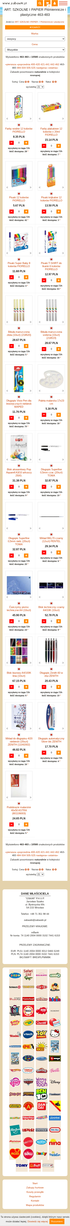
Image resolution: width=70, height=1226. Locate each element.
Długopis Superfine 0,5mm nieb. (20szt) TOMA (19, 541)
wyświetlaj (31, 87)
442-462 (55, 64)
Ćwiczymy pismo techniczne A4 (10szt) (19, 609)
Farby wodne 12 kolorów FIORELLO (18, 130)
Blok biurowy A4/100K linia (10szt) (19, 674)
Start (35, 1183)
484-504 (22, 67)
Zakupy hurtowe (35, 1187)
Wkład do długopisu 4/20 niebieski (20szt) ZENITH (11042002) (18, 741)
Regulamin (35, 1196)
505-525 (31, 67)
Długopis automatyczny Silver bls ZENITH (51, 740)
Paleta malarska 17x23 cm (51, 402)
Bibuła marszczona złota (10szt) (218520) (19, 333)
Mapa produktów (35, 1205)
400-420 (36, 64)
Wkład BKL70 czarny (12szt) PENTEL (51, 540)
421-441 (45, 64)
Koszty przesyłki (35, 1192)
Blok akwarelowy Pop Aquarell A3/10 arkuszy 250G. (19, 472)
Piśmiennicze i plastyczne (52, 22)
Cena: (35, 44)
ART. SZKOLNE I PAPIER (26, 22)
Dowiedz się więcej (38, 1221)
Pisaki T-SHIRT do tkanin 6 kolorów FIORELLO (51, 266)
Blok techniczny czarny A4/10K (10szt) (51, 609)
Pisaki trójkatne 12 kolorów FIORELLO (51, 199)
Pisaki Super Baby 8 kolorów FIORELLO (19, 265)
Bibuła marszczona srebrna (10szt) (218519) (51, 334)
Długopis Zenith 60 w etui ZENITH (51, 674)
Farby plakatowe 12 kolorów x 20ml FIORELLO (51, 131)
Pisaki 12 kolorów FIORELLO (19, 199)
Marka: (35, 33)
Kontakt (35, 1200)
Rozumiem (57, 1221)
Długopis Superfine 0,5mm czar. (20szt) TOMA (51, 472)
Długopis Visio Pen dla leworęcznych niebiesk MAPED (19, 403)
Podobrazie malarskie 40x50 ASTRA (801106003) (19, 810)
